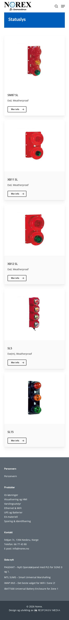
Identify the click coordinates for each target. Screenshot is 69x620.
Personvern (10, 476)
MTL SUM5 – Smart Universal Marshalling (27, 577)
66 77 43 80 (20, 544)
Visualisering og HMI (15, 499)
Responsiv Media (49, 610)
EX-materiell (11, 516)
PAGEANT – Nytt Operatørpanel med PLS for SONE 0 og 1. (33, 569)
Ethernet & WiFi (13, 508)
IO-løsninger (11, 495)
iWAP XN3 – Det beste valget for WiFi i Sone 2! (29, 583)
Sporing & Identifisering (17, 521)
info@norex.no (21, 548)
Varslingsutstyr (12, 503)
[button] (63, 6)
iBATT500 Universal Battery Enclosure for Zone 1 (31, 588)
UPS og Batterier (13, 512)
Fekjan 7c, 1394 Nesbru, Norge (21, 539)
